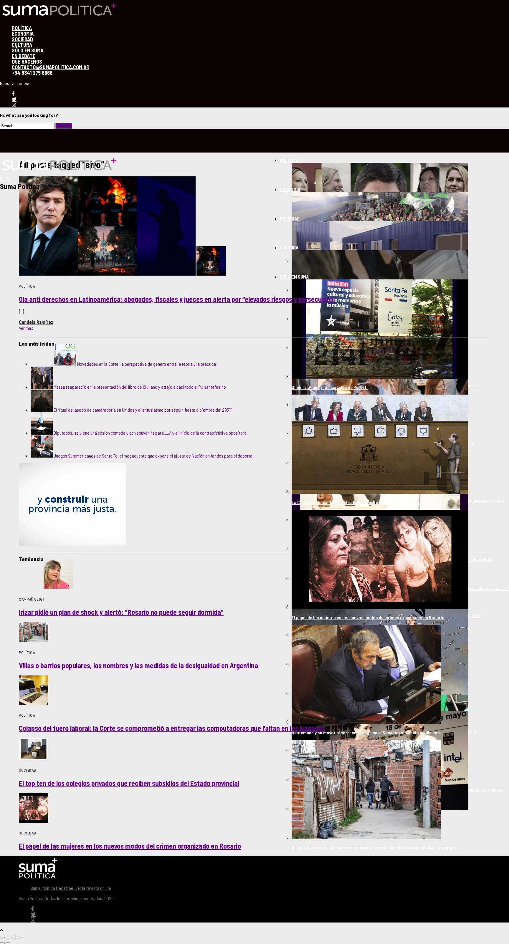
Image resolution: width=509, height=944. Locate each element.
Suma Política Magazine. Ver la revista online (71, 888)
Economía (290, 189)
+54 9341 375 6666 (32, 72)
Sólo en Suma (294, 276)
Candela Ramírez (36, 322)
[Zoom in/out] (19, 937)
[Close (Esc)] (2, 937)
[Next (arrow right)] (8, 943)
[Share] (8, 937)
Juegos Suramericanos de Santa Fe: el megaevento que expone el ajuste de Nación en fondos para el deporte (153, 455)
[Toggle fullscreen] (13, 937)
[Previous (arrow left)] (2, 943)
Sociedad (290, 218)
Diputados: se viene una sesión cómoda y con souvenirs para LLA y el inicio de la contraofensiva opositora (150, 432)
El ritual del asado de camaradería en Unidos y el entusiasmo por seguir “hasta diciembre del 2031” (143, 410)
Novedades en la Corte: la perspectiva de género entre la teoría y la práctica (146, 364)
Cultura (289, 247)
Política (289, 160)
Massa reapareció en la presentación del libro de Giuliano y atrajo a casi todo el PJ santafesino (140, 387)
